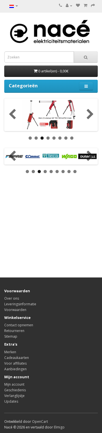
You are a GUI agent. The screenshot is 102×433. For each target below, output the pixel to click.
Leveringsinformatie (20, 304)
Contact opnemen (18, 325)
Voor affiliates (15, 363)
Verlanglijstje (14, 395)
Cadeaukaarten (16, 357)
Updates (11, 401)
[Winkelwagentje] (85, 5)
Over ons (11, 298)
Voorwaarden (15, 309)
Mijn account (14, 384)
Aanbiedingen (15, 369)
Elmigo (59, 427)
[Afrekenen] (93, 5)
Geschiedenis (15, 390)
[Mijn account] (69, 5)
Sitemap (10, 336)
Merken (10, 352)
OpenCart (40, 421)
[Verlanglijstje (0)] (78, 5)
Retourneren (14, 330)
